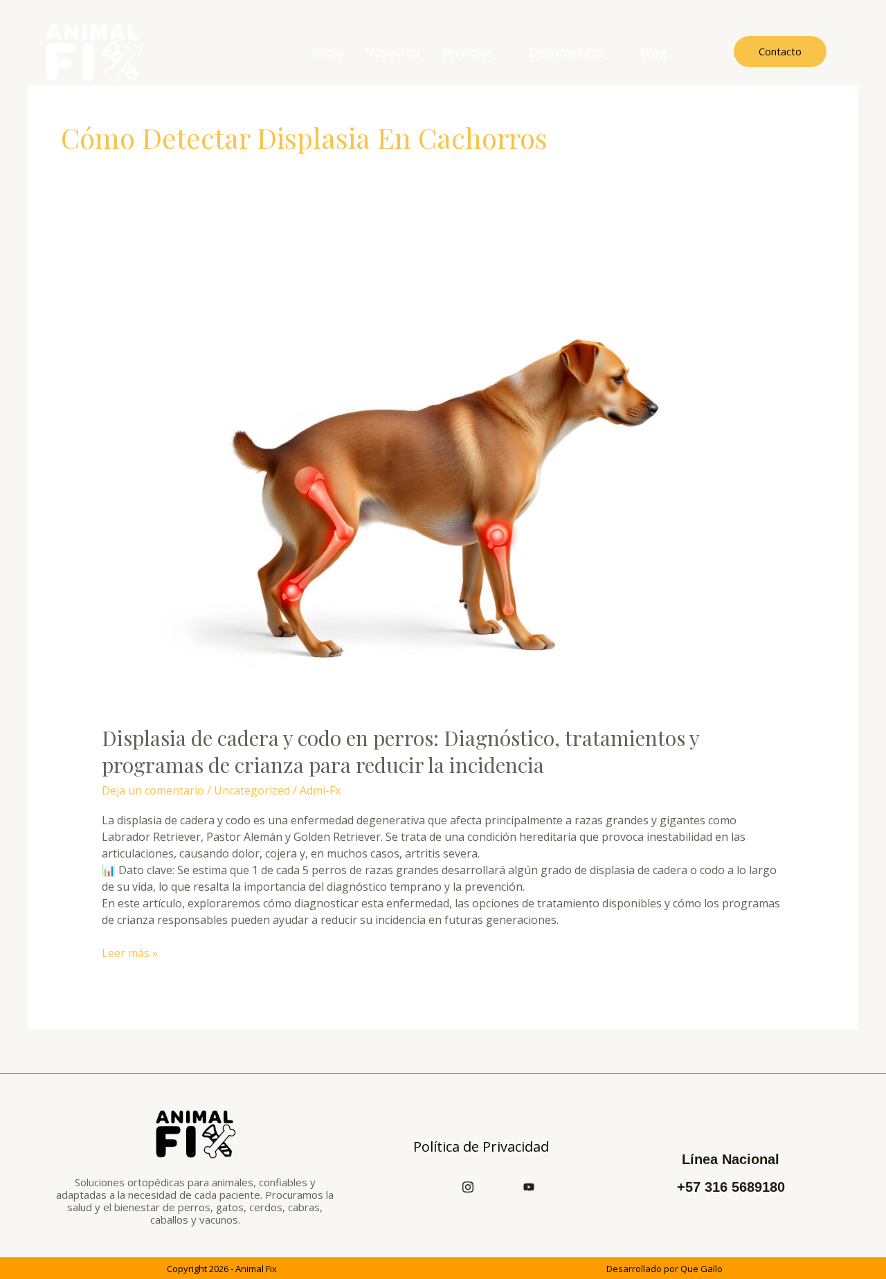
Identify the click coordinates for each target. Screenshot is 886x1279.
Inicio (327, 52)
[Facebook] (437, 1186)
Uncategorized (252, 790)
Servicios (467, 52)
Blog (653, 52)
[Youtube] (528, 1186)
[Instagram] (468, 1186)
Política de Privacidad (481, 1146)
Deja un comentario (153, 790)
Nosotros (392, 52)
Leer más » (130, 953)
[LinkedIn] (498, 1186)
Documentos (567, 52)
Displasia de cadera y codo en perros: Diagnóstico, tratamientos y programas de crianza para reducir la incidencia (400, 751)
